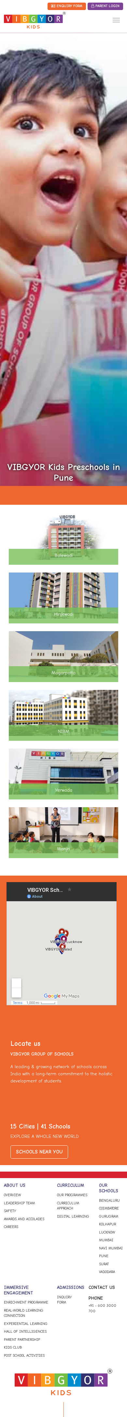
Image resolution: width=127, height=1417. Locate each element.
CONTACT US (102, 1287)
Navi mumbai (111, 1248)
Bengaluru (109, 1201)
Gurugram (108, 1216)
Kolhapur (107, 1224)
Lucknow (107, 1232)
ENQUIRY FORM (68, 6)
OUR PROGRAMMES (72, 1195)
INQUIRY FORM (64, 1300)
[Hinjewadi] (63, 595)
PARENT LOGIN (107, 6)
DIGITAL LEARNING (73, 1216)
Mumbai (106, 1240)
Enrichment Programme (26, 1302)
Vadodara (107, 1272)
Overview (12, 1195)
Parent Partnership (22, 1340)
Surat (104, 1264)
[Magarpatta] (63, 654)
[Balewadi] (63, 536)
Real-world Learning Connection (23, 1313)
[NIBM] (63, 712)
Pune (103, 1256)
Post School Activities (24, 1355)
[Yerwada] (63, 771)
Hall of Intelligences (25, 1331)
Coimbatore (109, 1208)
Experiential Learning (26, 1324)
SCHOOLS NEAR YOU (39, 1152)
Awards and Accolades (24, 1219)
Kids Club (13, 1347)
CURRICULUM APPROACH (68, 1206)
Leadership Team (19, 1203)
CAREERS (11, 1227)
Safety (10, 1211)
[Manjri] (63, 830)
